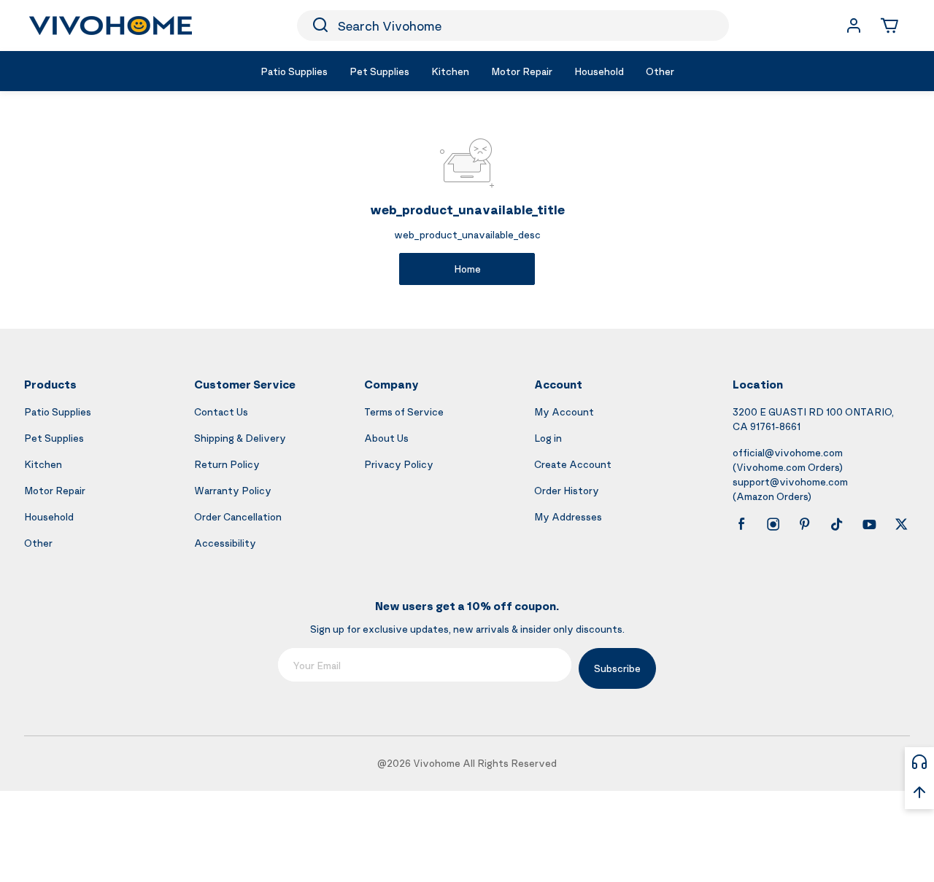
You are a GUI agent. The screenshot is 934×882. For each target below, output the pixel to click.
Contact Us (221, 411)
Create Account (572, 464)
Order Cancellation (238, 516)
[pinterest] (805, 524)
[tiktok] (837, 524)
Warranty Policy (232, 490)
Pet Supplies (54, 438)
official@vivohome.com (788, 452)
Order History (566, 490)
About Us (386, 438)
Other (38, 542)
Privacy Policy (398, 464)
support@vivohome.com (790, 481)
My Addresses (568, 516)
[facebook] (741, 524)
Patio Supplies (57, 411)
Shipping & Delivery (240, 438)
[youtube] (869, 524)
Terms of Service (404, 411)
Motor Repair (54, 490)
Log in (548, 438)
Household (49, 516)
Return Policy (227, 464)
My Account (564, 411)
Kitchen (43, 464)
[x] (901, 524)
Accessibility (225, 542)
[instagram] (773, 524)
